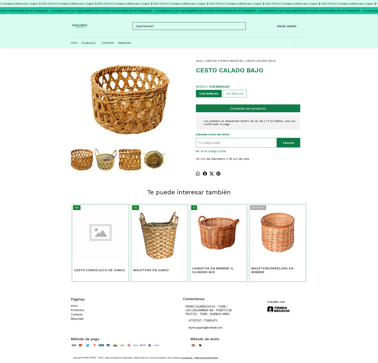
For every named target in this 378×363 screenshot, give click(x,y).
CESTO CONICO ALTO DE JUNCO (99, 270)
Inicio (74, 42)
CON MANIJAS (208, 93)
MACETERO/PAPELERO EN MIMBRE (272, 270)
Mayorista (124, 42)
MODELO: (213, 86)
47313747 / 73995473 (203, 320)
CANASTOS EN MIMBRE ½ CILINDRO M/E (212, 270)
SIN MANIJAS (234, 93)
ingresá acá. (187, 358)
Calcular (288, 142)
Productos (88, 42)
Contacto (108, 42)
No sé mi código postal (211, 151)
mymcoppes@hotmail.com (205, 327)
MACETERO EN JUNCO (151, 270)
